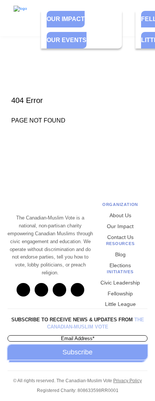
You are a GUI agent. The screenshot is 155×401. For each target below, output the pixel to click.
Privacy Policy (127, 380)
